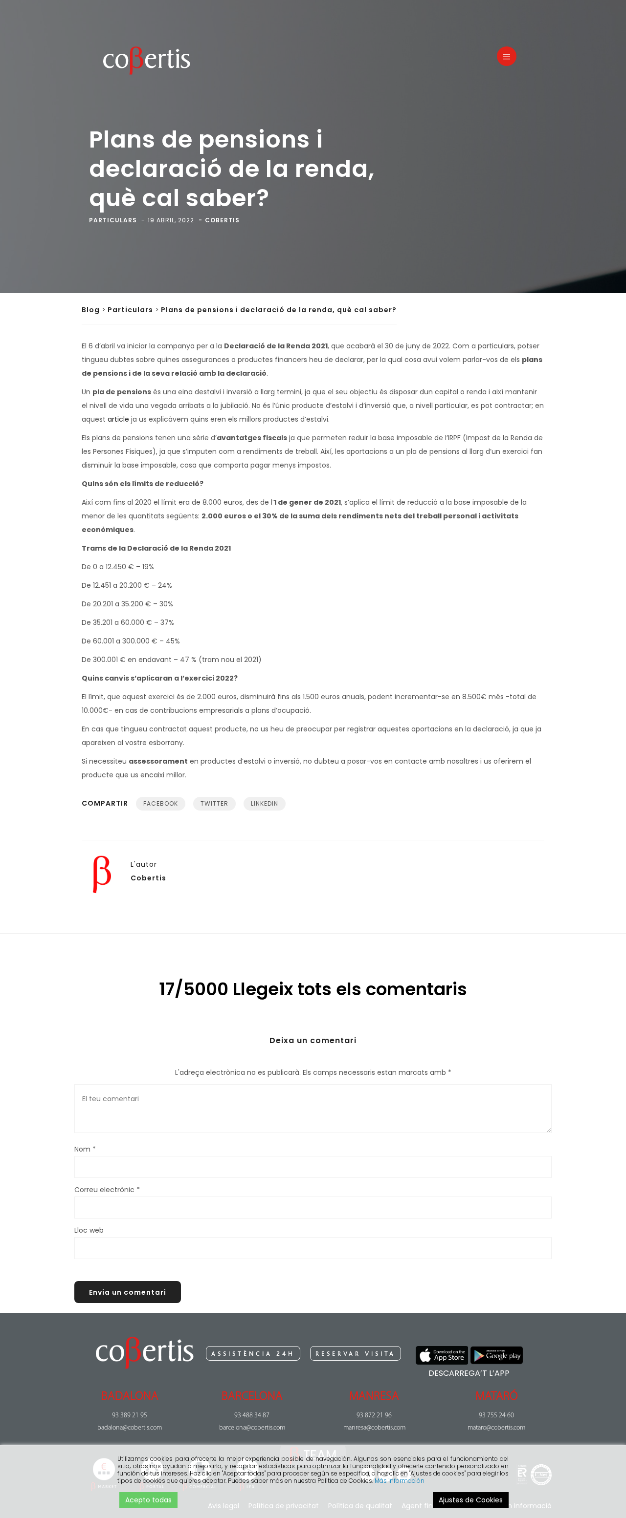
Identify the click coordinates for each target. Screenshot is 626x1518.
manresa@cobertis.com (374, 1428)
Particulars (130, 310)
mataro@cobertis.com (496, 1428)
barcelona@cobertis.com (252, 1428)
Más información (400, 1480)
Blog (91, 310)
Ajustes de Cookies (471, 1500)
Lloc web (89, 1230)
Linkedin (264, 803)
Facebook (160, 803)
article (118, 419)
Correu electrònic (107, 1190)
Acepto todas (148, 1500)
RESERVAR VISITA (355, 1353)
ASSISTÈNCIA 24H (253, 1353)
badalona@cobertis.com (129, 1428)
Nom (85, 1149)
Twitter (214, 803)
